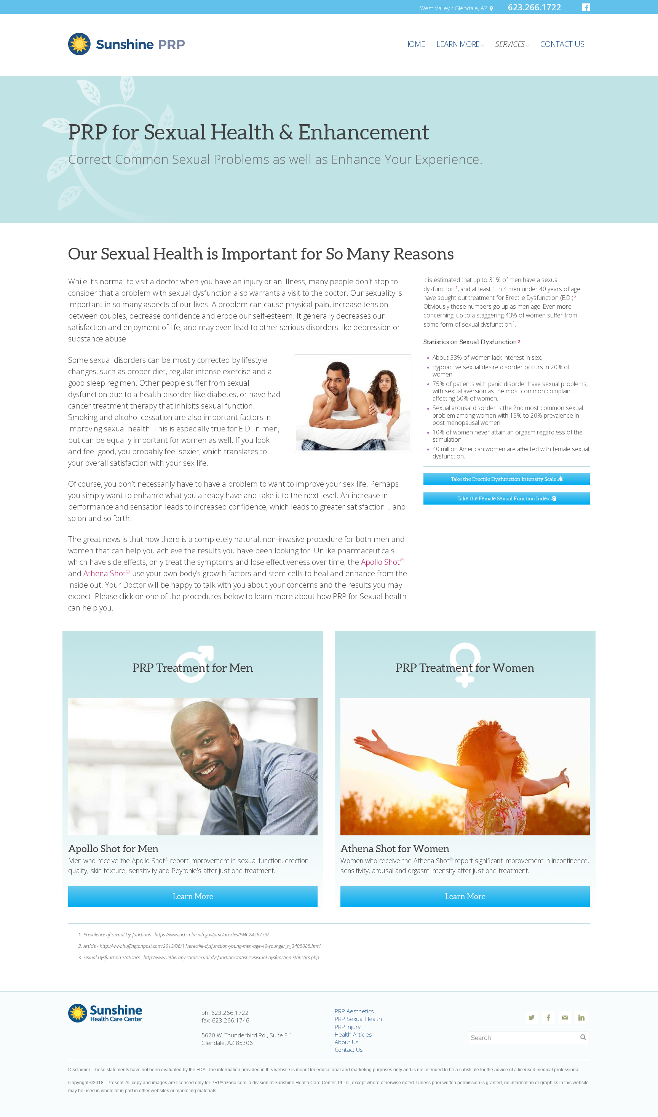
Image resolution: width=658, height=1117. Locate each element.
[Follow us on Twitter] (531, 1017)
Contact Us (349, 1049)
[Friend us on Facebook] (586, 7)
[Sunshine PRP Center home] (126, 43)
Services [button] (510, 44)
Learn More (193, 896)
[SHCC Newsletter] (565, 1017)
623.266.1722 (534, 7)
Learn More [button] (458, 44)
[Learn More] (193, 766)
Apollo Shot (382, 562)
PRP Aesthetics (354, 1011)
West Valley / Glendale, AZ (454, 8)
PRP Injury (348, 1026)
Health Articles (353, 1034)
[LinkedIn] (581, 1017)
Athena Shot (106, 573)
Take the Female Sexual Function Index (504, 498)
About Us (347, 1042)
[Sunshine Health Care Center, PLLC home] (105, 1012)
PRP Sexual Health (358, 1018)
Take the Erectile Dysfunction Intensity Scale (504, 479)
